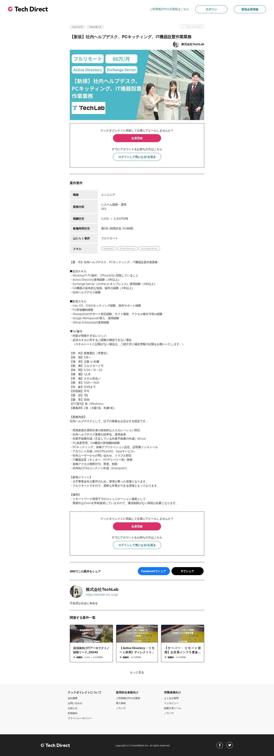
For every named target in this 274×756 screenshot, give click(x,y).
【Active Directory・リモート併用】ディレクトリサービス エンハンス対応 (137, 652)
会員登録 (137, 138)
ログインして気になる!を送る (137, 156)
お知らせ (72, 708)
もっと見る (137, 672)
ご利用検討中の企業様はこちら (169, 9)
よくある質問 (171, 698)
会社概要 (72, 698)
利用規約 (72, 713)
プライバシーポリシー (80, 718)
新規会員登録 (250, 9)
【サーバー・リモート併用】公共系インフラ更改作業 (182, 652)
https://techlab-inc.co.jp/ (102, 594)
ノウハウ (121, 708)
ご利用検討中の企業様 (128, 698)
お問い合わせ (75, 703)
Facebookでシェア (153, 571)
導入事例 (121, 703)
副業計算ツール (172, 708)
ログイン (211, 9)
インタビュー (171, 703)
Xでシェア (187, 571)
